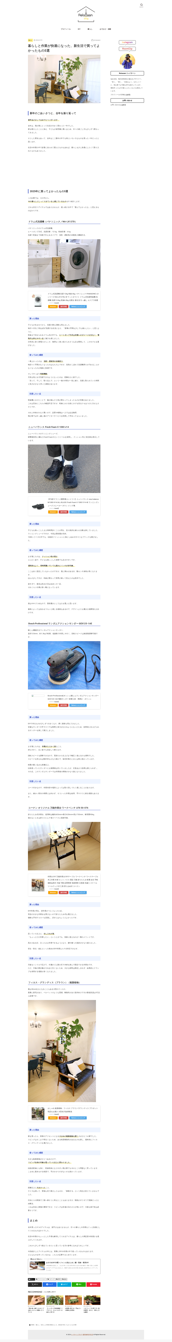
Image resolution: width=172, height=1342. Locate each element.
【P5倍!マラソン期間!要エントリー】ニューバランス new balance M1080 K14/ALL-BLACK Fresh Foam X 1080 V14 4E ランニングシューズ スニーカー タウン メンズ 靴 (73, 502)
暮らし (90, 29)
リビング (51, 1279)
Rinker (55, 303)
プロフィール (66, 29)
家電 (59, 1279)
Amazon (53, 306)
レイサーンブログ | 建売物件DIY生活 (82, 1335)
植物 (65, 1279)
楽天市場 (64, 306)
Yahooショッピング (78, 306)
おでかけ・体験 (105, 29)
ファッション (42, 1279)
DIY (79, 29)
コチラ (128, 95)
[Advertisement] (64, 169)
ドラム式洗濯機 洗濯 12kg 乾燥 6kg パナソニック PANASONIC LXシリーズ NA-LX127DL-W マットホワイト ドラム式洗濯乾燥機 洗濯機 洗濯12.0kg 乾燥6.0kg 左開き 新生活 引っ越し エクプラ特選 (73, 297)
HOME (32, 1325)
